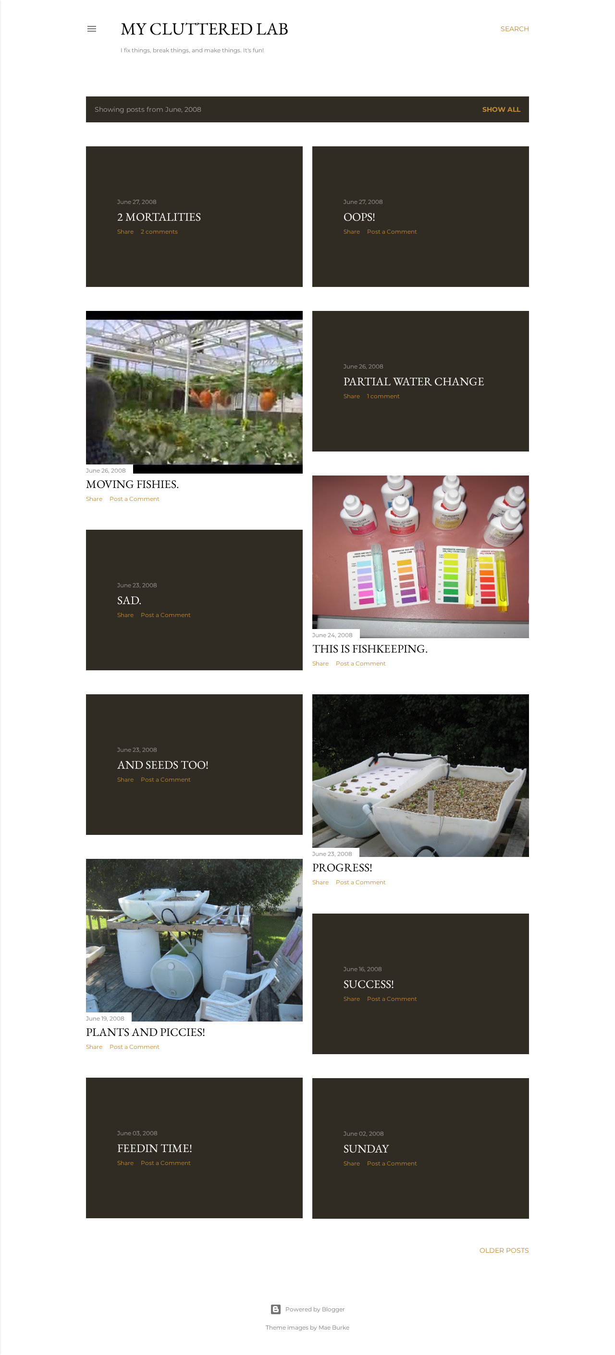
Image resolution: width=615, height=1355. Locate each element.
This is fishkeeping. (370, 648)
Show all (501, 109)
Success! (369, 983)
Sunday (366, 1148)
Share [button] (125, 231)
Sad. (129, 600)
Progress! (342, 867)
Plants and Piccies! (145, 1031)
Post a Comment (392, 231)
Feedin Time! (154, 1148)
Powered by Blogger (315, 1309)
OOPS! (359, 216)
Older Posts (504, 1250)
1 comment (383, 396)
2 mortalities (159, 216)
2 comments (159, 231)
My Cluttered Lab (204, 28)
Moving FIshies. (132, 483)
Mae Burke (334, 1327)
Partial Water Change (414, 381)
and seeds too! (163, 764)
